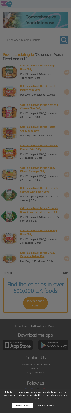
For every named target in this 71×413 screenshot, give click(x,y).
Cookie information (45, 405)
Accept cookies (23, 405)
